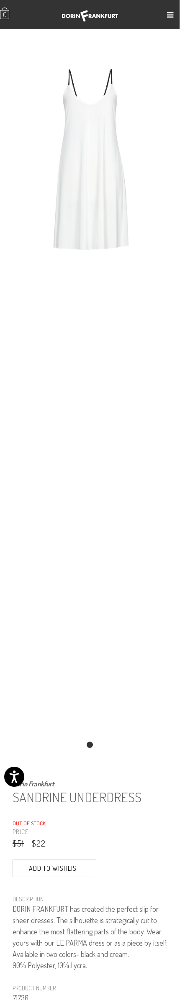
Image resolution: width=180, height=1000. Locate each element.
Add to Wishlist (54, 868)
